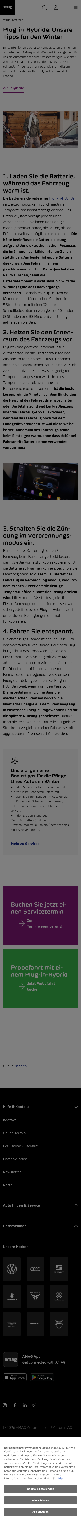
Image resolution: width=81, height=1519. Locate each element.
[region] (40, 1478)
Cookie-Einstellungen (40, 1488)
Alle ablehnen (40, 1500)
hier (60, 1478)
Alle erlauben (40, 1511)
